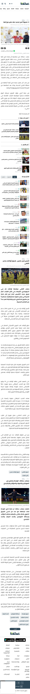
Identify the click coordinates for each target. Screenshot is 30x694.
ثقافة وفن (15, 243)
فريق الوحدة (25, 614)
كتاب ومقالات (15, 212)
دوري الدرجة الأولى (23, 624)
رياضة (4, 9)
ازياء (20, 166)
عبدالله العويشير (15, 614)
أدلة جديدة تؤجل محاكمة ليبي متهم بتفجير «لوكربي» (11, 160)
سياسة (17, 9)
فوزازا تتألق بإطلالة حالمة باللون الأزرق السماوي (13, 169)
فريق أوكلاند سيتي (14, 472)
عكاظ (27, 20)
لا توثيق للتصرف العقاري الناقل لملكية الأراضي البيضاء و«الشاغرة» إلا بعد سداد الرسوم (12, 151)
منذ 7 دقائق (19, 163)
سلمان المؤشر (24, 617)
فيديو (8, 9)
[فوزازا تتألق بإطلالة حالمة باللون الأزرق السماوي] (25, 169)
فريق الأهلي (25, 472)
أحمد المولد (6, 614)
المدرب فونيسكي (23, 621)
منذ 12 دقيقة (18, 172)
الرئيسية (27, 9)
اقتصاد (12, 9)
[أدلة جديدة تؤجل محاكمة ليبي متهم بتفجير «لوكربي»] (25, 160)
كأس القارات (25, 475)
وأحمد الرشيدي (14, 617)
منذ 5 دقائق (19, 154)
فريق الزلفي (14, 621)
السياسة (19, 158)
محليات (21, 9)
